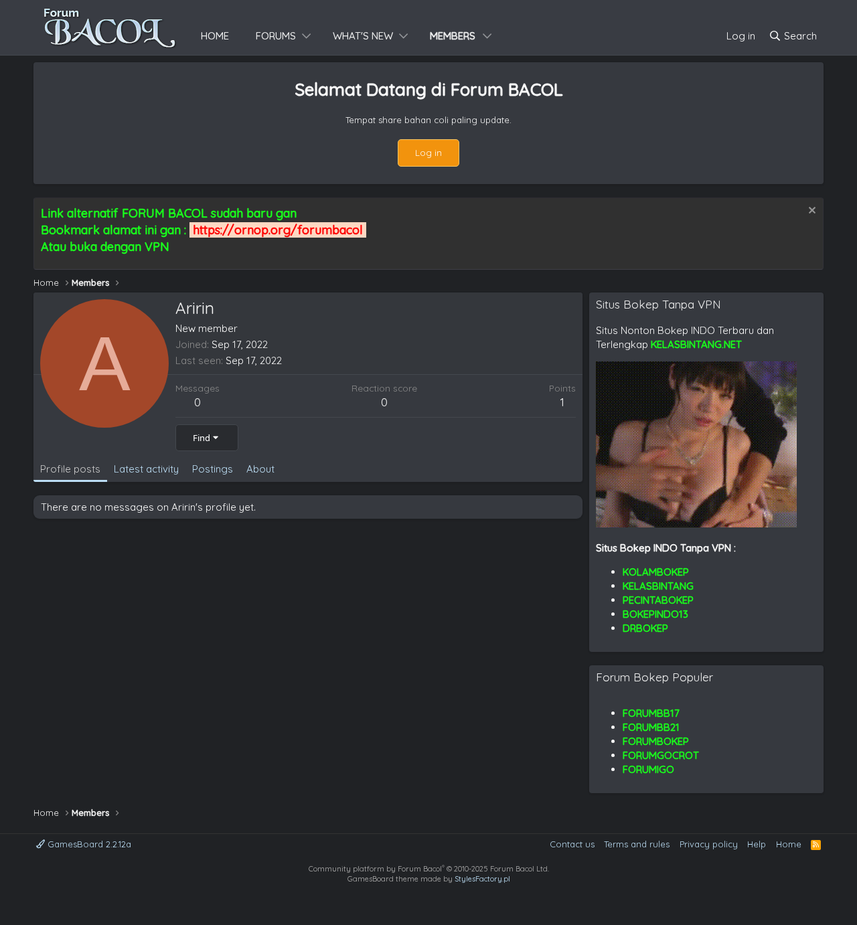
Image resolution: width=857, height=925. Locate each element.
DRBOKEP (645, 628)
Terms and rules (637, 844)
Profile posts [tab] (70, 468)
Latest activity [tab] (146, 468)
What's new (363, 35)
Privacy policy (709, 844)
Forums (276, 35)
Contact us (572, 844)
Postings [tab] (212, 468)
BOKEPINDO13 (655, 614)
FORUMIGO (648, 769)
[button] (306, 36)
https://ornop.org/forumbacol (277, 230)
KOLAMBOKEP (656, 572)
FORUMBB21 (651, 727)
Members (452, 35)
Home (215, 35)
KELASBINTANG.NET (696, 344)
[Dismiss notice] (810, 212)
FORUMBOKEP (656, 741)
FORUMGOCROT (661, 755)
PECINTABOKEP (658, 600)
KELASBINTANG (658, 586)
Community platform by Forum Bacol (429, 868)
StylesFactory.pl (482, 879)
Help (756, 844)
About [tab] (260, 468)
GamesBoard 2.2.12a (88, 844)
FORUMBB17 (651, 713)
